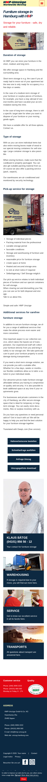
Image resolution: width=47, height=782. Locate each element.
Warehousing (9, 555)
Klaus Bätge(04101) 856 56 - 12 (12, 481)
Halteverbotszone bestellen (23, 441)
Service (6, 591)
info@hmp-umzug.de (18, 732)
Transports (8, 627)
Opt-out (17, 775)
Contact (34, 753)
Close (23, 779)
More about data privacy (30, 775)
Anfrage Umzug (23, 459)
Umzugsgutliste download (23, 468)
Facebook (25, 762)
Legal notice (8, 757)
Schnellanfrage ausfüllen (23, 450)
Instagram (32, 762)
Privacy (17, 757)
